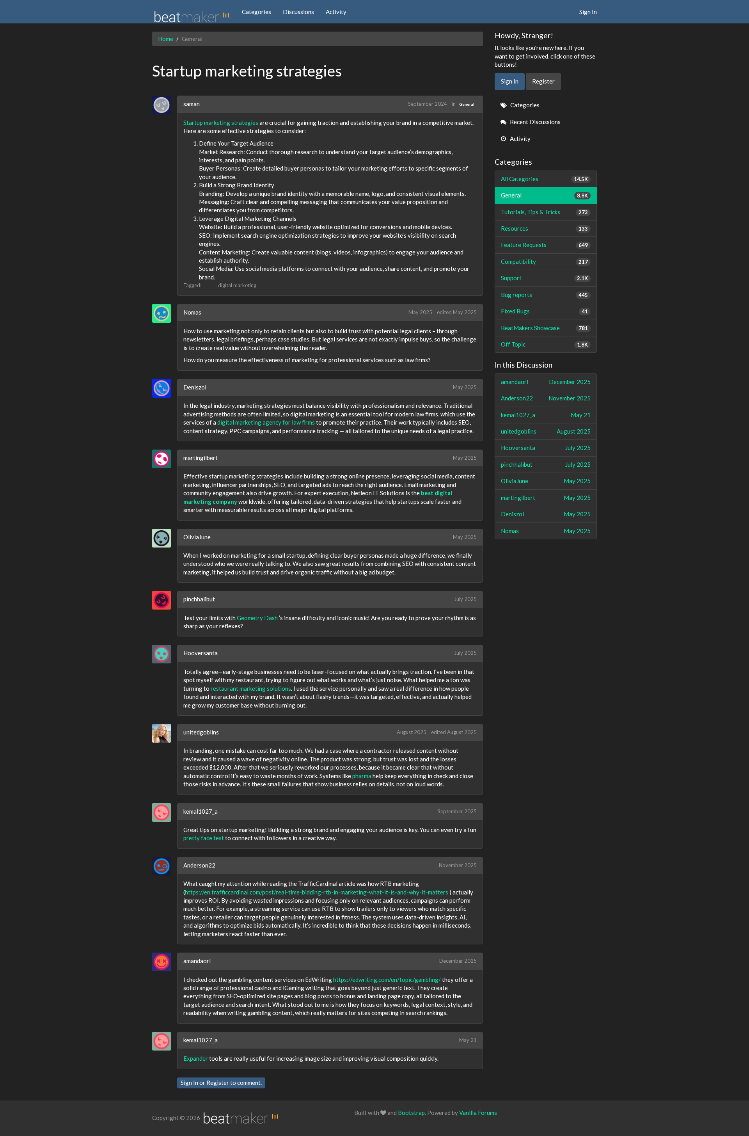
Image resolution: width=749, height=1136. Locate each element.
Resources (544, 228)
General (466, 104)
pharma (361, 775)
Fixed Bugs (544, 311)
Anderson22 (199, 865)
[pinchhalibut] (164, 600)
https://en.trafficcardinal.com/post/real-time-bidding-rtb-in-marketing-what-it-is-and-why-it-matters (317, 892)
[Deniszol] (164, 388)
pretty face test (203, 837)
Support (544, 277)
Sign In (588, 11)
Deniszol (194, 387)
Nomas (192, 312)
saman (191, 103)
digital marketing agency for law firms (266, 422)
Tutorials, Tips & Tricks (544, 211)
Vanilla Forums (478, 1112)
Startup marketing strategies (220, 122)
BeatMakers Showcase (544, 327)
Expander (195, 1058)
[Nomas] (164, 313)
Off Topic (544, 344)
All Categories (544, 178)
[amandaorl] (164, 962)
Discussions (298, 11)
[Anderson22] (164, 866)
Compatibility (544, 261)
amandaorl (197, 960)
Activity (336, 11)
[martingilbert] (164, 459)
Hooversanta (200, 652)
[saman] (164, 105)
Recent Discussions (535, 121)
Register (217, 1082)
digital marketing (237, 285)
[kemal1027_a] (164, 812)
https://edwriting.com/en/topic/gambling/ (387, 979)
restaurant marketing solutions (251, 688)
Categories (256, 11)
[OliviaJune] (164, 538)
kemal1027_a (200, 811)
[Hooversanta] (164, 654)
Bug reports (544, 294)
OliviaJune (197, 536)
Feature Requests (544, 244)
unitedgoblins (201, 732)
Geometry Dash (257, 617)
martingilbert (200, 457)
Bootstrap (411, 1112)
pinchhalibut (199, 599)
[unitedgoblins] (164, 733)
